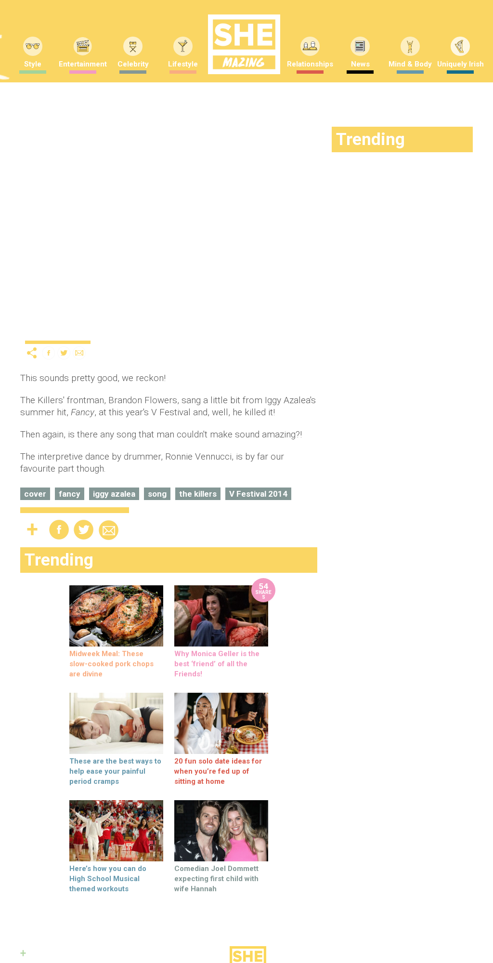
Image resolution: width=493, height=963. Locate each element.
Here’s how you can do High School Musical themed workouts (107, 878)
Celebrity (133, 64)
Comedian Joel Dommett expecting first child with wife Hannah (216, 878)
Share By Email (79, 352)
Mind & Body (410, 64)
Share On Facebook (48, 352)
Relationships (310, 64)
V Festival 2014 (258, 494)
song (157, 494)
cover (35, 494)
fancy (69, 494)
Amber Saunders (166, 330)
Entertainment (83, 64)
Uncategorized (50, 332)
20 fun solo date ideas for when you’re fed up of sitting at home (218, 771)
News (360, 64)
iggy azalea (114, 494)
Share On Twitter (64, 352)
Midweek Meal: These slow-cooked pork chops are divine (111, 663)
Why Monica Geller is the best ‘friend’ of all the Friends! (216, 663)
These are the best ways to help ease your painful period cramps (115, 771)
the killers (198, 494)
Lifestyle (183, 64)
